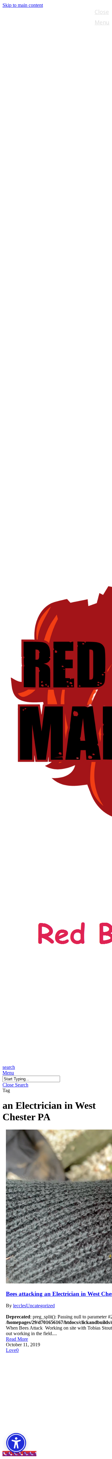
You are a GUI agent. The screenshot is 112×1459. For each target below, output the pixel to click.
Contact (28, 1416)
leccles (19, 1305)
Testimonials (36, 1407)
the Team (30, 1379)
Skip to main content (22, 5)
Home (24, 1360)
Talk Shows (33, 1369)
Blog (22, 1397)
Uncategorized (40, 1305)
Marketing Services (46, 1388)
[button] (8, 1072)
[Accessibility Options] (16, 1443)
